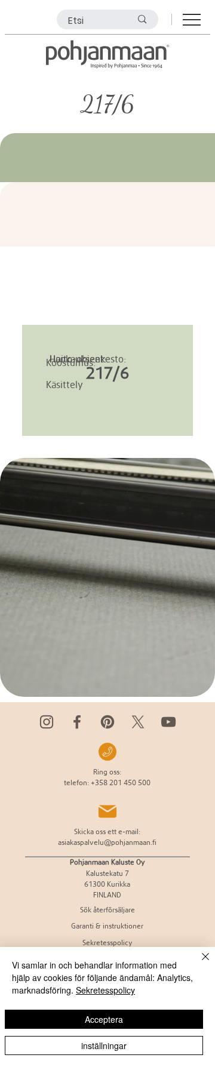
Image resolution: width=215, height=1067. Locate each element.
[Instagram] (47, 722)
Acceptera (104, 1019)
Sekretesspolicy (105, 990)
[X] (138, 722)
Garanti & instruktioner (107, 925)
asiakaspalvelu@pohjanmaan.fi (107, 842)
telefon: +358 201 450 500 (107, 782)
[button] (194, 682)
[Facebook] (77, 722)
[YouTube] (168, 722)
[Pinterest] (107, 722)
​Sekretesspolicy (107, 942)
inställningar (104, 1045)
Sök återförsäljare (107, 909)
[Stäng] (198, 963)
